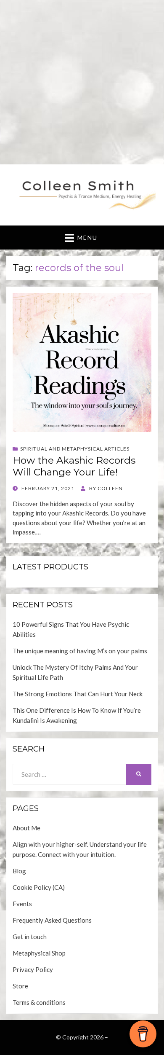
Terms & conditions (39, 1002)
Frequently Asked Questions (52, 920)
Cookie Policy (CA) (39, 887)
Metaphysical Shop (39, 953)
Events (22, 903)
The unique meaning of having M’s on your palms (80, 651)
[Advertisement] (82, 82)
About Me (26, 828)
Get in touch (30, 936)
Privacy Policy (33, 969)
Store (20, 986)
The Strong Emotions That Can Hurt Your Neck (78, 694)
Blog (19, 871)
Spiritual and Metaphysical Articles (75, 449)
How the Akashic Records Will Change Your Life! (74, 466)
